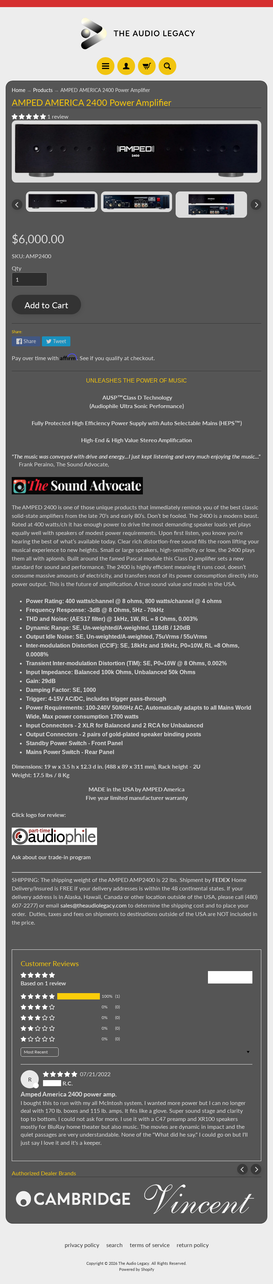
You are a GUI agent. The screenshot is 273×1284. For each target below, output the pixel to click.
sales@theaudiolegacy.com (93, 905)
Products (43, 90)
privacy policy (82, 1244)
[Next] (256, 204)
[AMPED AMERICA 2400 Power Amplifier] (61, 201)
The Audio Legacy (133, 1263)
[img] (61, 1074)
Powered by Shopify (136, 1269)
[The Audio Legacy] (136, 33)
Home (18, 90)
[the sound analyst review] (77, 490)
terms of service (150, 1244)
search (114, 1244)
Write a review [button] (230, 977)
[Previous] (17, 204)
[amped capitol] (54, 840)
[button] (29, 116)
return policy (193, 1244)
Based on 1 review (43, 983)
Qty (16, 268)
